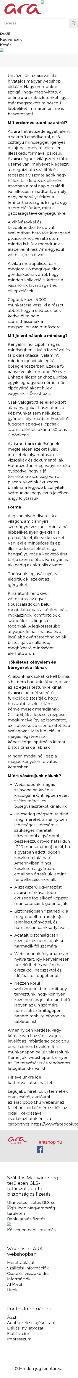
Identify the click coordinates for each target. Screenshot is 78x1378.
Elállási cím (18, 1333)
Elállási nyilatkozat (25, 1328)
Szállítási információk (28, 1268)
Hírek (12, 1290)
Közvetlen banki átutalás (31, 1230)
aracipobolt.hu (27, 1102)
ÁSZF (12, 1317)
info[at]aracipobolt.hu (48, 1041)
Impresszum (19, 1339)
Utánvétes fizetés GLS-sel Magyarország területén (33, 1208)
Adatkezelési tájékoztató (31, 1322)
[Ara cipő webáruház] (22, 8)
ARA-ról (14, 1284)
